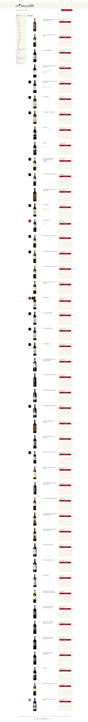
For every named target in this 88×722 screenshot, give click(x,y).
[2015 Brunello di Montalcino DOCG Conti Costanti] (35, 194)
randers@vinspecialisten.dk (54, 716)
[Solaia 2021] (35, 148)
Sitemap (68, 716)
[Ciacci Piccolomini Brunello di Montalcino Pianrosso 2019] (35, 642)
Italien (18, 30)
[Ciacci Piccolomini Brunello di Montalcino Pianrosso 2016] (35, 627)
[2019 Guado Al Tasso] (35, 225)
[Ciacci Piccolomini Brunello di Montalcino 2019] (35, 658)
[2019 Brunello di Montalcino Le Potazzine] (35, 442)
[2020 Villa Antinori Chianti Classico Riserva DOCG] (35, 71)
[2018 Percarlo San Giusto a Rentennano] (35, 241)
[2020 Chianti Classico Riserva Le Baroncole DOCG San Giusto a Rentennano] (35, 164)
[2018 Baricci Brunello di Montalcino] (35, 457)
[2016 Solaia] (35, 133)
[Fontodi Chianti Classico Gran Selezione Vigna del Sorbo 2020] (35, 519)
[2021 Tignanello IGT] (35, 349)
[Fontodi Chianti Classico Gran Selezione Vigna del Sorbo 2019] (35, 534)
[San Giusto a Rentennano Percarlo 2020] (35, 503)
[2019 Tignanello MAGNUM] (35, 318)
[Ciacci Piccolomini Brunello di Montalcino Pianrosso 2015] (35, 611)
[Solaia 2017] (35, 673)
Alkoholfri (18, 53)
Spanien (19, 40)
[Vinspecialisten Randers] (44, 5)
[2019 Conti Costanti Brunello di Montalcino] (35, 426)
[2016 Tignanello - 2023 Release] (35, 117)
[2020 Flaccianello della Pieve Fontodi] (35, 395)
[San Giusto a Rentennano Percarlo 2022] (35, 689)
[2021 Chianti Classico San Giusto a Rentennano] (35, 287)
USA (18, 44)
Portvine (18, 51)
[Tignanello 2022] (35, 581)
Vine (16, 19)
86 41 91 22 (45, 716)
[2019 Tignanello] (35, 210)
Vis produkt (65, 37)
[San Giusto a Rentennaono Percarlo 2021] (35, 40)
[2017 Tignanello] (35, 102)
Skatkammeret (19, 22)
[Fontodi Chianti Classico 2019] (35, 565)
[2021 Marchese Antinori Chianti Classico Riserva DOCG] (35, 86)
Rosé (17, 47)
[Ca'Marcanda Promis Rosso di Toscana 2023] (35, 704)
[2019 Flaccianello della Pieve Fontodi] (35, 411)
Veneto (19, 37)
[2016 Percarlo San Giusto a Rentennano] (35, 256)
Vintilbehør (17, 61)
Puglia (19, 33)
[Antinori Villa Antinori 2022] (35, 55)
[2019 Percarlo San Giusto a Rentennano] (35, 272)
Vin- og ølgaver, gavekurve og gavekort (21, 57)
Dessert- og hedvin (19, 50)
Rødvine (18, 23)
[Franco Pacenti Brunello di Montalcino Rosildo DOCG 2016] (35, 488)
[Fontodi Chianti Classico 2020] (35, 550)
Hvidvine (18, 46)
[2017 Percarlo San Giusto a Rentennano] (35, 179)
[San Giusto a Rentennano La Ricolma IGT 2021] (35, 472)
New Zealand (19, 39)
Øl (16, 54)
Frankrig (19, 29)
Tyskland (19, 43)
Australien (19, 26)
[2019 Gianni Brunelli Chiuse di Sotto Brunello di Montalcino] (35, 364)
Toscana (20, 36)
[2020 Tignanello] (35, 303)
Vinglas (17, 60)
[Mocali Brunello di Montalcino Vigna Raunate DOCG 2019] (35, 24)
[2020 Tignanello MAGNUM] (35, 333)
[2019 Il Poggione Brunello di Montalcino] (35, 380)
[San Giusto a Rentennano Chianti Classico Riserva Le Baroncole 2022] (35, 596)
